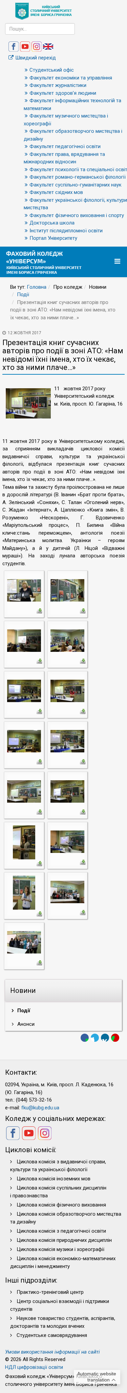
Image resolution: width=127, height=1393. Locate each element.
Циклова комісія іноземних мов (53, 1179)
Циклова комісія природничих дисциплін (64, 1240)
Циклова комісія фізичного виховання (61, 1205)
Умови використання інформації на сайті (52, 1352)
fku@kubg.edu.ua (40, 1108)
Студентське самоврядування (52, 1335)
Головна (36, 287)
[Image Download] (39, 610)
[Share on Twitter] (95, 1038)
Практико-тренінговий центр (50, 1292)
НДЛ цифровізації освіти (34, 1367)
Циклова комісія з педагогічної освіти (61, 1231)
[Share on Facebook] (85, 1038)
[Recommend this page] (115, 1038)
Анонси (25, 1024)
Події (23, 294)
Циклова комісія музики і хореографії (60, 1249)
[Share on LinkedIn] (105, 1038)
